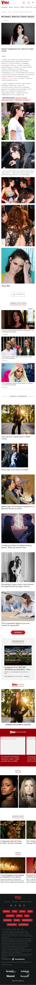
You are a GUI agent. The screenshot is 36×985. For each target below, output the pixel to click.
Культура (10, 915)
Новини (6, 911)
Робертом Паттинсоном (9, 78)
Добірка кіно (18, 816)
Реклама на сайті (25, 901)
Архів (9, 12)
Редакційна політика (7, 964)
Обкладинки (27, 920)
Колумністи (23, 924)
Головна (3, 12)
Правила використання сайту (9, 962)
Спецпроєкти (18, 641)
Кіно (26, 915)
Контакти (15, 901)
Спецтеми (7, 920)
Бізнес (17, 920)
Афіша (18, 853)
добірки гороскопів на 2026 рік (18, 725)
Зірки (14, 911)
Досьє (18, 771)
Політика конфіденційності (25, 962)
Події (30, 911)
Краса (22, 911)
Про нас (7, 901)
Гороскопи (12, 924)
